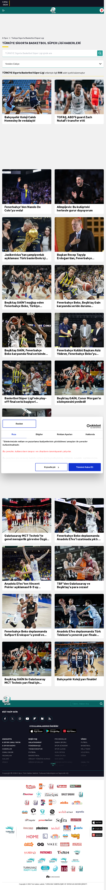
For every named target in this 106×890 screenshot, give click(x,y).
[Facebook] (5, 718)
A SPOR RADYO (8, 746)
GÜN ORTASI (60, 752)
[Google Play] (53, 731)
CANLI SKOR (7, 752)
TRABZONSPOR (35, 749)
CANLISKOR (5, 3)
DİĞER (83, 755)
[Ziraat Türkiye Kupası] (102, 10)
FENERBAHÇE (34, 746)
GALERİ (5, 759)
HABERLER (7, 749)
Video (83, 739)
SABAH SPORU (60, 742)
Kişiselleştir (50, 467)
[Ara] (100, 53)
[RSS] (49, 718)
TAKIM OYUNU (60, 755)
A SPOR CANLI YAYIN (11, 742)
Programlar (60, 739)
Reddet (19, 424)
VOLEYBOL (85, 752)
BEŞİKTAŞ (32, 739)
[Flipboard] (35, 718)
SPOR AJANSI (60, 749)
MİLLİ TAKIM (85, 749)
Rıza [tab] (14, 434)
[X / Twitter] (12, 718)
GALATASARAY (35, 742)
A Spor (5, 38)
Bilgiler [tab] (39, 434)
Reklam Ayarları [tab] (64, 434)
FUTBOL (32, 752)
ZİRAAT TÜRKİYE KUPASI (39, 759)
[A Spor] (53, 10)
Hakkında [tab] (90, 434)
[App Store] (36, 731)
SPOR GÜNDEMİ (61, 746)
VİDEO (5, 762)
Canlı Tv (85, 762)
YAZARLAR (7, 755)
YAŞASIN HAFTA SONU (63, 762)
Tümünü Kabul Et (84, 467)
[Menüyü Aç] (3, 10)
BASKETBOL (33, 755)
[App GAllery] (69, 731)
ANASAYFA (7, 739)
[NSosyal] (42, 718)
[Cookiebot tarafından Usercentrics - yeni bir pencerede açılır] (89, 426)
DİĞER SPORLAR (35, 762)
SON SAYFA (59, 759)
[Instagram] (20, 718)
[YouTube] (27, 718)
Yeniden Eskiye (12, 63)
